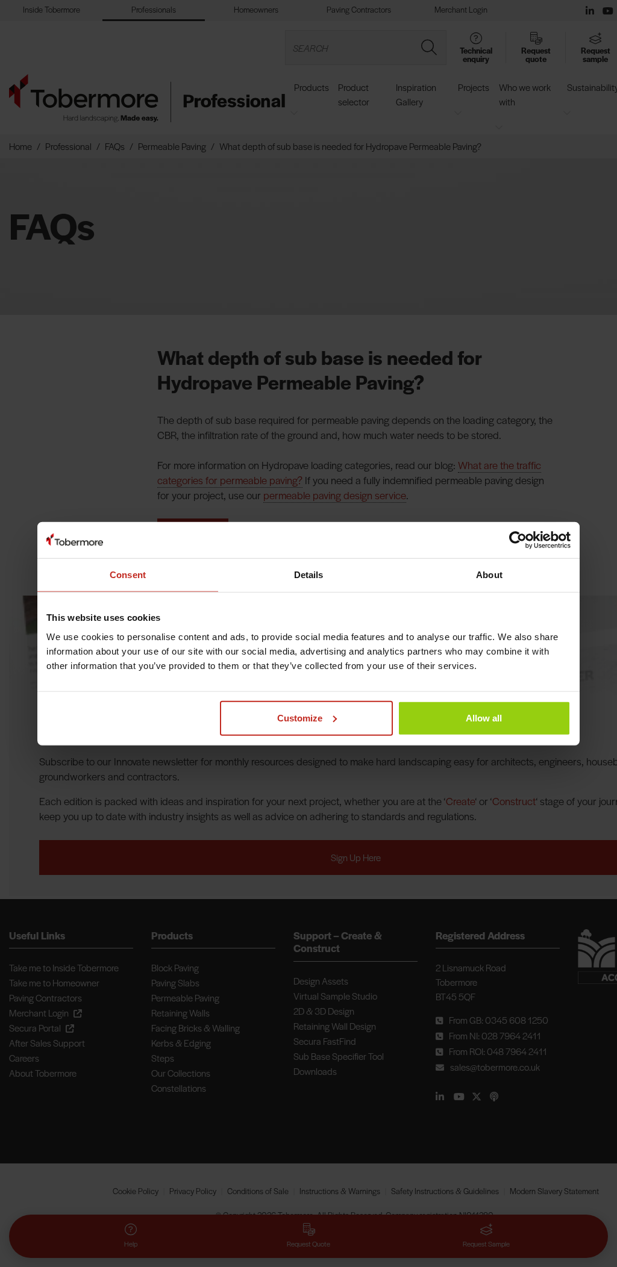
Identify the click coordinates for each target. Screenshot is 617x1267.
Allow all (484, 717)
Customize (299, 717)
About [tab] (489, 575)
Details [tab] (309, 575)
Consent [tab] (128, 575)
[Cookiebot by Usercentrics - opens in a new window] (518, 540)
